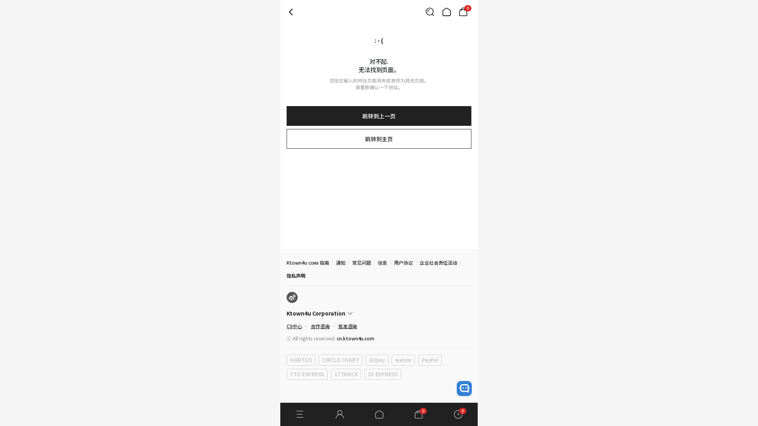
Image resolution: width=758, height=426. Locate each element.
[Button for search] (430, 11)
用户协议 (403, 262)
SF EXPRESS (382, 374)
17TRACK (346, 374)
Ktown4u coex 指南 (308, 262)
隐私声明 (296, 275)
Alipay (377, 360)
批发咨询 (347, 326)
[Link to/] (446, 11)
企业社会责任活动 (439, 262)
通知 (340, 262)
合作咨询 (320, 326)
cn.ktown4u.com (355, 338)
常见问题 (361, 262)
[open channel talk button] (464, 388)
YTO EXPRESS (307, 374)
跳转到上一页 (379, 116)
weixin (403, 360)
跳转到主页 (379, 139)
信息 (382, 262)
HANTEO (301, 360)
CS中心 (294, 326)
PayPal (430, 360)
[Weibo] (292, 297)
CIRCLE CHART (340, 360)
